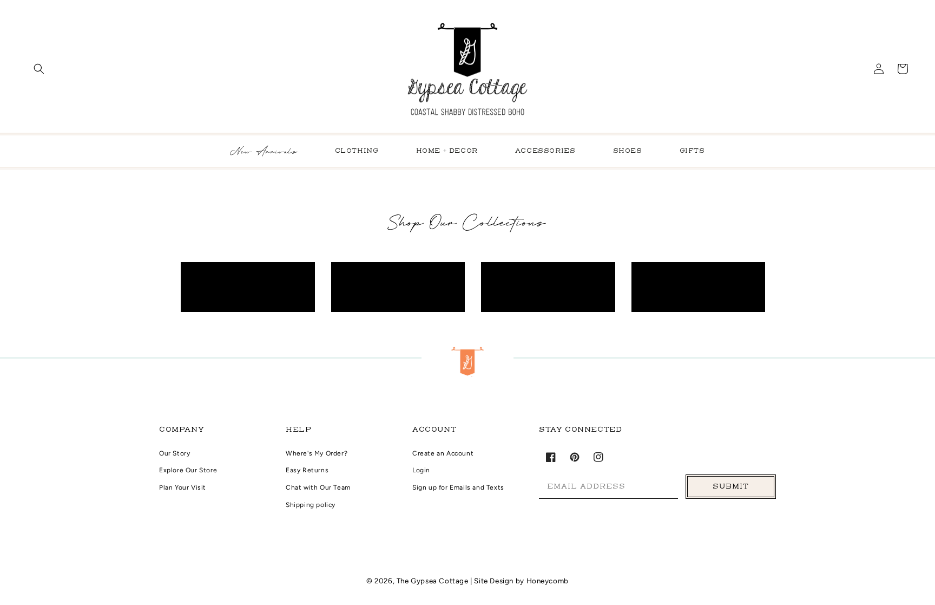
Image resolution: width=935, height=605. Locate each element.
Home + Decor (447, 151)
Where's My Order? (316, 453)
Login (421, 470)
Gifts (692, 151)
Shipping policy (310, 505)
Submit (731, 486)
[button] (39, 69)
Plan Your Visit (182, 487)
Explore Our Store (188, 470)
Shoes (627, 151)
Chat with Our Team (318, 487)
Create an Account (442, 453)
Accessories (545, 151)
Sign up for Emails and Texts (458, 487)
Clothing (357, 151)
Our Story (174, 453)
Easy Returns (307, 470)
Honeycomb (547, 580)
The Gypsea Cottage (433, 580)
